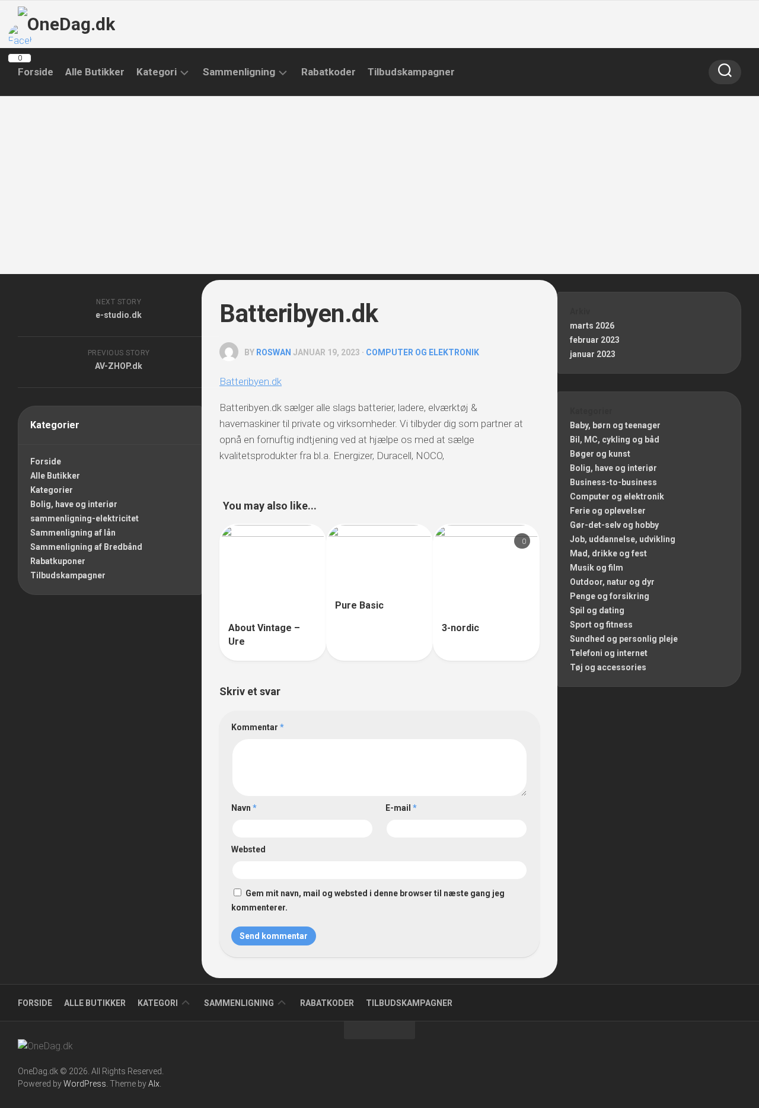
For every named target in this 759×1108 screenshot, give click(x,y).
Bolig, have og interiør (73, 504)
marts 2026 (592, 325)
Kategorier (51, 490)
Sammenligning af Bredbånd (86, 547)
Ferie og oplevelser (608, 510)
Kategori (156, 72)
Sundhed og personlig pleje (624, 639)
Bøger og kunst (600, 454)
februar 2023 (595, 340)
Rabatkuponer (57, 561)
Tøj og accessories (608, 667)
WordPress (84, 1083)
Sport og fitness (601, 624)
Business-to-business (613, 482)
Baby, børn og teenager (615, 425)
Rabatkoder (328, 72)
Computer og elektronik (422, 352)
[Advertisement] (379, 185)
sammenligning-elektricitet (84, 518)
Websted (248, 849)
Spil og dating (597, 610)
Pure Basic (359, 605)
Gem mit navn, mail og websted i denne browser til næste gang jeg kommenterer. (368, 900)
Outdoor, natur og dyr (612, 582)
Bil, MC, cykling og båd (614, 439)
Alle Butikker (95, 72)
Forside (35, 72)
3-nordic (460, 627)
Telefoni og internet (609, 653)
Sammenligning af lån (73, 532)
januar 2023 (593, 354)
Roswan (273, 352)
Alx (154, 1083)
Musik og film (596, 567)
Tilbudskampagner (411, 72)
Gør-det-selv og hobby (614, 525)
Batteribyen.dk (250, 381)
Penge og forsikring (609, 596)
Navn (244, 808)
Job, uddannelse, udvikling (622, 539)
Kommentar (257, 727)
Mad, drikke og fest (608, 553)
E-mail (401, 808)
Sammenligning (239, 72)
